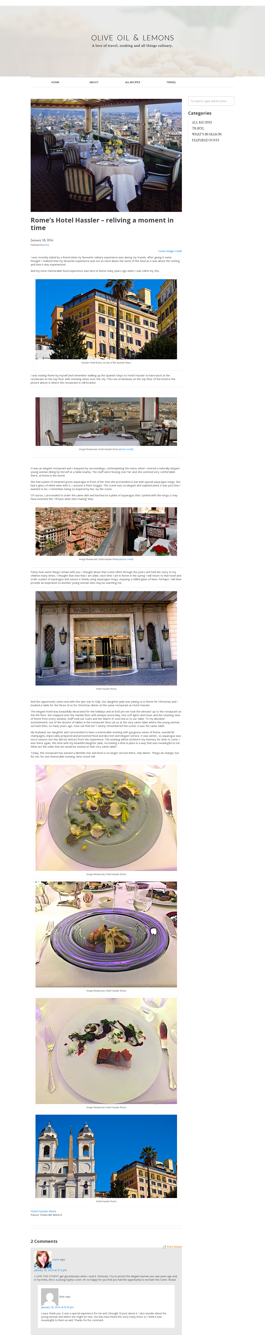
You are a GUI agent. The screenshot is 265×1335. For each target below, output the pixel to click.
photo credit (126, 449)
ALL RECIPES (132, 82)
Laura (55, 1259)
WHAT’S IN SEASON (207, 134)
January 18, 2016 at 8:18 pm (57, 1307)
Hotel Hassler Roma (43, 1211)
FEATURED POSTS (205, 140)
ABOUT (94, 82)
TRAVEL (171, 82)
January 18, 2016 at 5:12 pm (50, 1270)
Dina (46, 244)
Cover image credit (170, 251)
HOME (55, 82)
